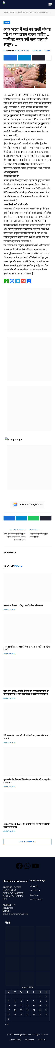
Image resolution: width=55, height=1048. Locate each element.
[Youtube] (35, 865)
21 (34, 1010)
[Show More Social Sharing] (48, 57)
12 (21, 1005)
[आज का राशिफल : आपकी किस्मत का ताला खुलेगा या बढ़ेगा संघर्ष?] (27, 628)
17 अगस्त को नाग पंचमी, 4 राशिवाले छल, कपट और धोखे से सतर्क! (27, 737)
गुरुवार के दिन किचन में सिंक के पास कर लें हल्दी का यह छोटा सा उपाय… (27, 781)
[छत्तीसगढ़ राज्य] (15, 4)
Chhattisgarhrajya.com (22, 1034)
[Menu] (50, 4)
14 (34, 1005)
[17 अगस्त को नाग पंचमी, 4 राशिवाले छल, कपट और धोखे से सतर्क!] (27, 717)
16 (46, 1005)
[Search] (46, 4)
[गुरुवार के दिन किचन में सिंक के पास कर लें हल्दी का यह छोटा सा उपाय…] (27, 761)
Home (6, 12)
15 (40, 1005)
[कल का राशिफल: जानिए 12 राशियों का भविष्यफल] (27, 587)
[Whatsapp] (27, 865)
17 (9, 1010)
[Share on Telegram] (24, 57)
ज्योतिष (7, 23)
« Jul (7, 1024)
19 (21, 1010)
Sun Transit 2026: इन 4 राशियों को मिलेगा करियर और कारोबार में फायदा (27, 825)
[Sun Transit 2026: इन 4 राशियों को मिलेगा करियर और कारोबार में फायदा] (27, 806)
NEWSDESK (10, 51)
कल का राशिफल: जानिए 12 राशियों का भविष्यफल (23, 605)
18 (15, 1010)
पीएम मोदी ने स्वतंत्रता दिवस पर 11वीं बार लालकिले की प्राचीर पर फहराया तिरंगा (14, 536)
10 (9, 1005)
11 (15, 1005)
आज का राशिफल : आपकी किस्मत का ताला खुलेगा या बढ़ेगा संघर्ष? (27, 648)
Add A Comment (27, 842)
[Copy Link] (38, 57)
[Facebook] (19, 865)
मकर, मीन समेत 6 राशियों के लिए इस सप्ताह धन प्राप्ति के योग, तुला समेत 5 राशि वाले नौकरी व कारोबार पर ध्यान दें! (26, 692)
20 (27, 1010)
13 (27, 1005)
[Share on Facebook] (10, 57)
